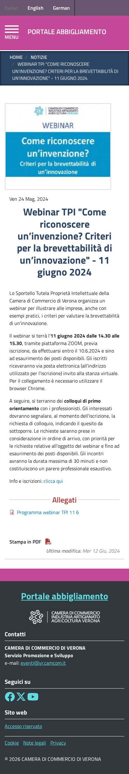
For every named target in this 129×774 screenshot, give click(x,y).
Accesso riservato (23, 726)
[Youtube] (33, 698)
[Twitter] (21, 698)
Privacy (58, 742)
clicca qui (53, 481)
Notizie (39, 57)
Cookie (12, 742)
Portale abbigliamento (67, 31)
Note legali (34, 742)
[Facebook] (10, 698)
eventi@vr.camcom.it (43, 663)
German (61, 8)
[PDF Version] (48, 541)
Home (16, 57)
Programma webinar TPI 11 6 (48, 512)
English (36, 8)
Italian (11, 8)
